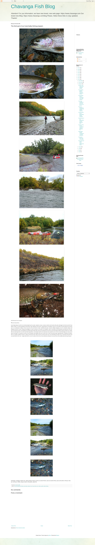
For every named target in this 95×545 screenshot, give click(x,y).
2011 (79, 77)
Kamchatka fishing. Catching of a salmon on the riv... (81, 133)
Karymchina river (35, 486)
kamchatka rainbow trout (28, 486)
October (80, 83)
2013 (79, 74)
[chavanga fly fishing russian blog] (80, 160)
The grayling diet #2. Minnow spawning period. (80, 91)
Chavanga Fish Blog (33, 6)
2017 (79, 67)
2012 (79, 75)
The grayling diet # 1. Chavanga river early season (80, 97)
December (81, 80)
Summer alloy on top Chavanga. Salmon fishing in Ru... (81, 127)
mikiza (40, 486)
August (80, 146)
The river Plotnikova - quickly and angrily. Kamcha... (81, 108)
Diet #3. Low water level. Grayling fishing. (81, 87)
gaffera (49, 535)
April (80, 151)
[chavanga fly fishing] (80, 53)
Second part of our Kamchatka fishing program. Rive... (81, 121)
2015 (79, 70)
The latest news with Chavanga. (81, 138)
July (79, 148)
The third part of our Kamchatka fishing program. (81, 114)
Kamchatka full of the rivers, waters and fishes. (81, 142)
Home (42, 525)
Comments (80, 61)
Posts (79, 59)
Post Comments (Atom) (20, 527)
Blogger (57, 535)
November (81, 82)
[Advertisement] (80, 27)
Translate (81, 176)
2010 (79, 79)
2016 (79, 69)
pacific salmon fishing (44, 486)
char (15, 486)
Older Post (70, 525)
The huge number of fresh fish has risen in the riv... (81, 103)
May (79, 150)
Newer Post (13, 525)
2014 (79, 72)
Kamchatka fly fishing (19, 486)
